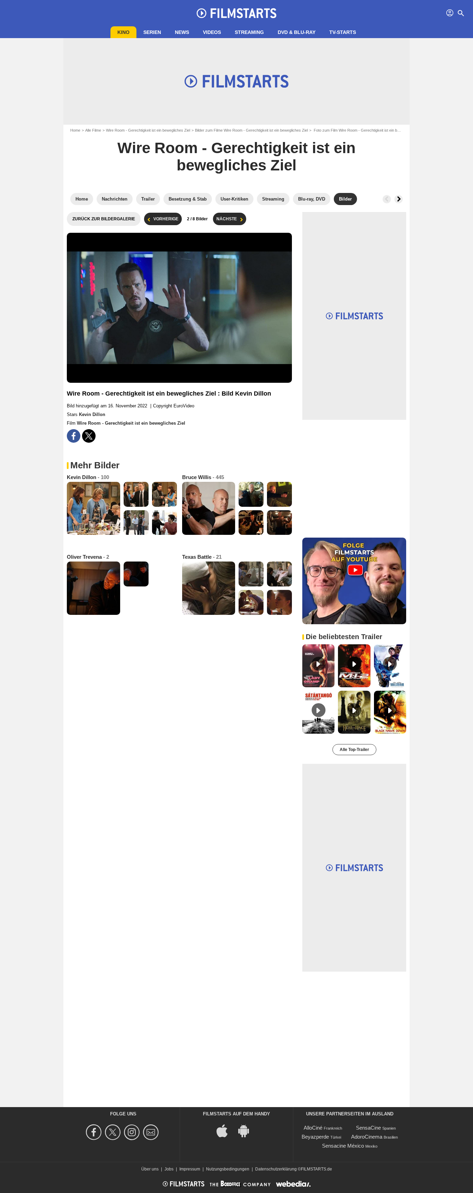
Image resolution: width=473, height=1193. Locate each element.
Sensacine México (343, 1146)
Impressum (189, 1169)
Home (75, 130)
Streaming (249, 32)
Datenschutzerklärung (276, 1169)
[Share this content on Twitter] (89, 436)
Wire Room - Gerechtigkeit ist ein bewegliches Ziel (148, 130)
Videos (212, 32)
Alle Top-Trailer (354, 749)
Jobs (168, 1169)
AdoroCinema (366, 1137)
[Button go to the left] (387, 199)
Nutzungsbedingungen (227, 1169)
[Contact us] (152, 1132)
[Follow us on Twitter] (114, 1132)
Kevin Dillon (92, 414)
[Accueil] (236, 13)
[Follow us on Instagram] (133, 1132)
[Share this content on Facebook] (73, 436)
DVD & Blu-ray (296, 32)
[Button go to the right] (398, 199)
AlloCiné (313, 1128)
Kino (123, 32)
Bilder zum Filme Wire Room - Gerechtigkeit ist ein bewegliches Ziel (251, 130)
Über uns (150, 1169)
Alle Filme (93, 130)
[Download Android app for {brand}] (247, 1130)
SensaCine (368, 1128)
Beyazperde (315, 1137)
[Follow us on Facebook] (95, 1132)
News (182, 32)
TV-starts (342, 32)
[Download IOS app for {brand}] (226, 1130)
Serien (152, 32)
